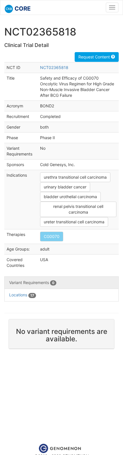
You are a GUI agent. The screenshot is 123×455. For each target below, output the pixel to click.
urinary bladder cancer (65, 186)
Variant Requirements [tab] (31, 282)
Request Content (94, 56)
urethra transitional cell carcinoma (75, 177)
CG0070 (51, 236)
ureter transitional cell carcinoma (74, 221)
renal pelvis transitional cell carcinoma (78, 209)
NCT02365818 (54, 67)
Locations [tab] (21, 294)
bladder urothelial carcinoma (70, 196)
